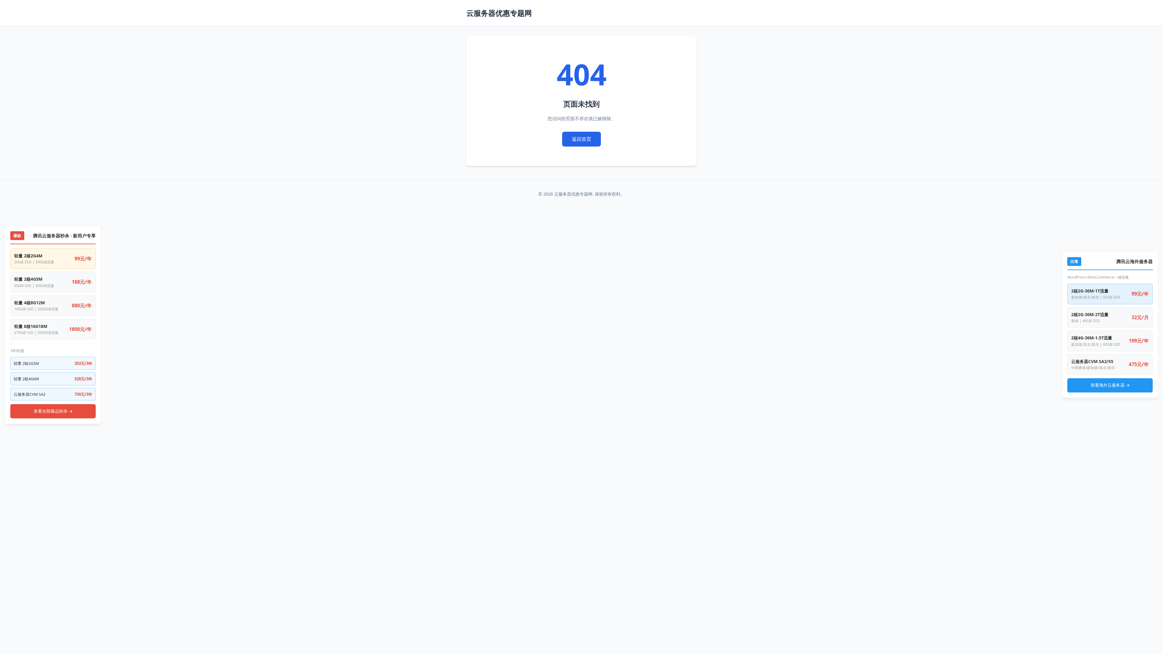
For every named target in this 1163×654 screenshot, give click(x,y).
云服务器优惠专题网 (499, 13)
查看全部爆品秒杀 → (53, 411)
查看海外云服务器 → (1110, 385)
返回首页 (581, 139)
